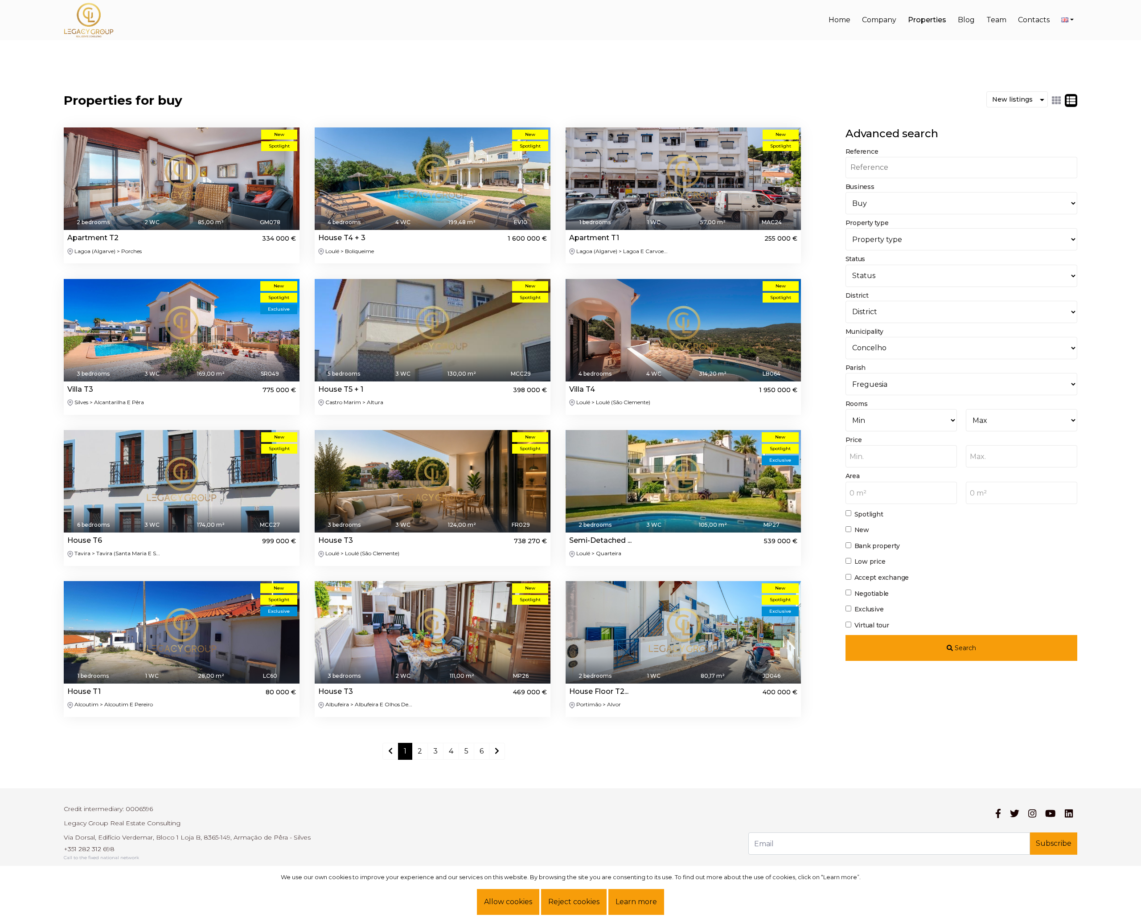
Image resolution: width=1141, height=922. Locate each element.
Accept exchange (881, 578)
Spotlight (868, 514)
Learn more (636, 901)
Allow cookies (508, 901)
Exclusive (869, 609)
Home (839, 20)
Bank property (877, 546)
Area (852, 476)
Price (853, 440)
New (861, 530)
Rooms (856, 404)
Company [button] (879, 20)
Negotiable (871, 594)
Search (964, 648)
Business (859, 187)
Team (996, 20)
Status (855, 259)
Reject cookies (573, 901)
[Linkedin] (1068, 813)
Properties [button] (927, 20)
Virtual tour (871, 625)
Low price (870, 561)
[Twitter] (1015, 813)
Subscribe (1053, 843)
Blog (966, 20)
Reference (861, 152)
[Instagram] (1032, 813)
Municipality (864, 332)
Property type (867, 223)
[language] (1067, 20)
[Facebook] (998, 813)
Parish (855, 368)
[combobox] (901, 456)
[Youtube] (1050, 813)
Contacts (1034, 20)
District (857, 295)
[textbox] (901, 457)
